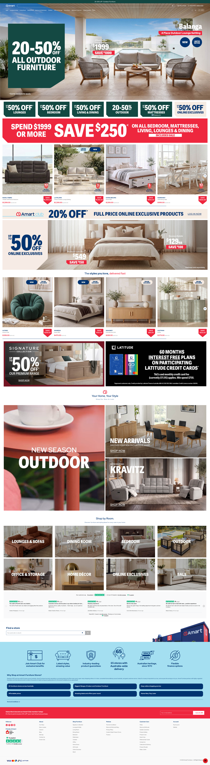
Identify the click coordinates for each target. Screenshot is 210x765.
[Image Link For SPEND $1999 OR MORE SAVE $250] (105, 130)
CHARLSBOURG (111, 198)
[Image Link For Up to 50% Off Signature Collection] (54, 364)
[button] (2, 51)
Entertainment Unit (111, 332)
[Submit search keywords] (172, 5)
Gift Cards (75, 747)
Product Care (143, 734)
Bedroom (75, 734)
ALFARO (5, 330)
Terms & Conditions (111, 725)
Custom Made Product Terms (113, 732)
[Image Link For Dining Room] (79, 541)
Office (74, 742)
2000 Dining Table (162, 199)
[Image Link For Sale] (182, 574)
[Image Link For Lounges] (19, 109)
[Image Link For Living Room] (28, 541)
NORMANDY (161, 198)
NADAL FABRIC (7, 198)
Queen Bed (109, 199)
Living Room (76, 729)
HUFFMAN (161, 330)
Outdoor (75, 739)
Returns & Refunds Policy (112, 727)
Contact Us (42, 737)
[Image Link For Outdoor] (122, 109)
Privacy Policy (109, 729)
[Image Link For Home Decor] (79, 574)
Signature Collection (78, 725)
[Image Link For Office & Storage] (28, 574)
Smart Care (142, 737)
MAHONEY (109, 330)
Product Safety (143, 732)
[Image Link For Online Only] (130, 574)
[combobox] (96, 5)
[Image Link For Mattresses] (156, 109)
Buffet (159, 332)
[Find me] (82, 633)
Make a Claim (143, 749)
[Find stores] (88, 633)
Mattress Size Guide (145, 739)
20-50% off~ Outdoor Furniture (105, 2)
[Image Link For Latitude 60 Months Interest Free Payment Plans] (156, 363)
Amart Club (42, 739)
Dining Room (76, 732)
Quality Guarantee (144, 729)
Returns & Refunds (144, 727)
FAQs (141, 725)
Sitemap (41, 734)
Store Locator (42, 727)
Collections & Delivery (145, 744)
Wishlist (175, 727)
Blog (40, 732)
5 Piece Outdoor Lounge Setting (62, 199)
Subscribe (198, 712)
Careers (41, 729)
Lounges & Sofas (77, 727)
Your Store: (196, 5)
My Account (176, 725)
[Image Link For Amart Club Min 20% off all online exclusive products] (105, 214)
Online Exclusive (77, 749)
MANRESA (57, 330)
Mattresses (75, 737)
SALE (74, 752)
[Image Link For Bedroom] (54, 109)
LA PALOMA (58, 198)
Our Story (41, 725)
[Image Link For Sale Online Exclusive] (105, 245)
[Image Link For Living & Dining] (88, 109)
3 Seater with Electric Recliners (10, 199)
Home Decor (76, 744)
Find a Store (182, 5)
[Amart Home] (10, 6)
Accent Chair (5, 332)
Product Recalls (144, 747)
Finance (108, 734)
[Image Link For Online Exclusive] (190, 109)
